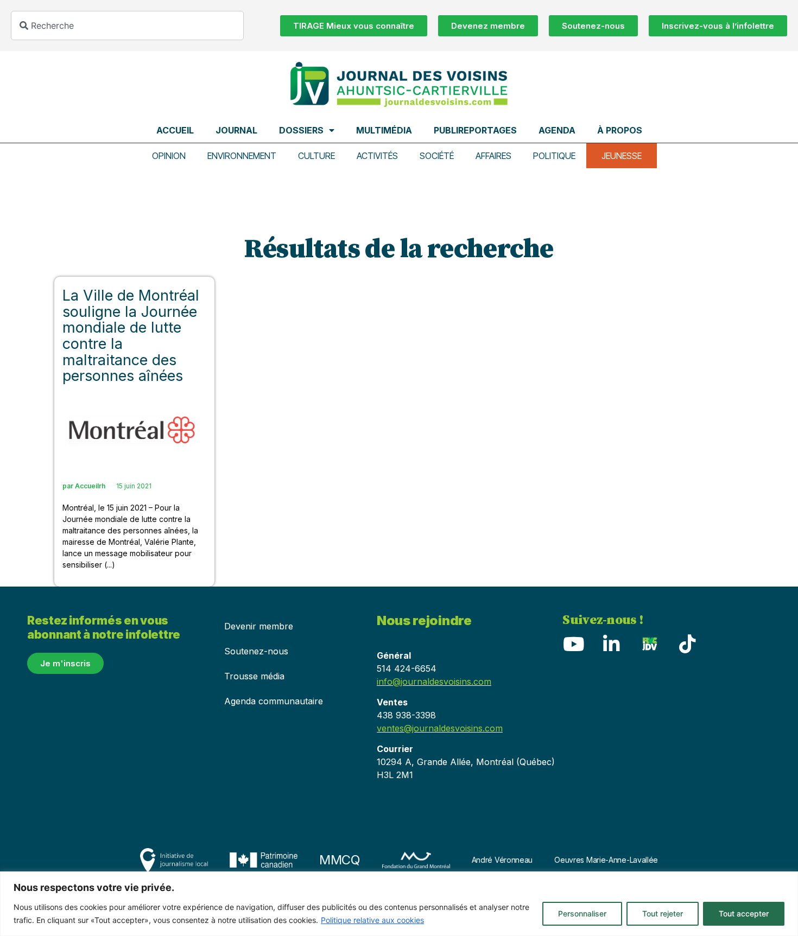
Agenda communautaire (273, 701)
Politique (554, 155)
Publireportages (475, 130)
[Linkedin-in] (611, 644)
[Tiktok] (687, 644)
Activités (377, 155)
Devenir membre (258, 626)
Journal (236, 130)
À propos (619, 130)
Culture (316, 155)
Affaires (493, 155)
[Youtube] (573, 644)
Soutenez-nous (256, 651)
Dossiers (301, 130)
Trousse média (254, 676)
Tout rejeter (662, 913)
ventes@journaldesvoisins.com (440, 728)
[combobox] (127, 25)
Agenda (557, 130)
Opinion (169, 155)
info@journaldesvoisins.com (434, 681)
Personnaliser (582, 913)
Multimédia (384, 130)
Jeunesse (621, 155)
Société (437, 155)
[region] (399, 903)
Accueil (175, 130)
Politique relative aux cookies (372, 920)
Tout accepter (744, 913)
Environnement (241, 155)
